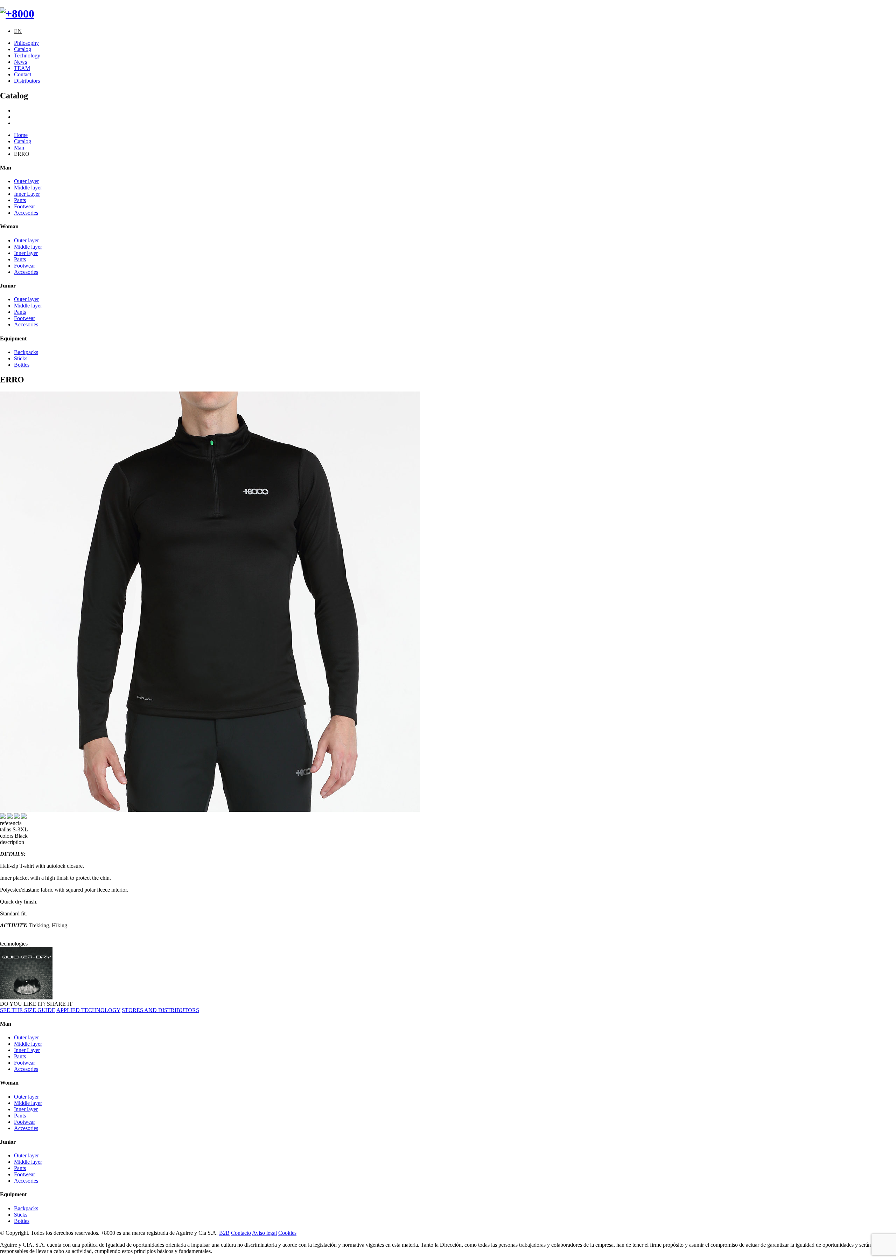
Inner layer (26, 253)
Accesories (26, 213)
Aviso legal (264, 1233)
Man (19, 148)
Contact (22, 74)
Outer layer (26, 181)
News (20, 62)
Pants (20, 200)
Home (21, 135)
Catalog (22, 49)
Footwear (24, 206)
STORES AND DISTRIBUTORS (160, 1010)
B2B (224, 1233)
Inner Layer (27, 194)
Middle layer (28, 188)
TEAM (22, 68)
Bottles (21, 365)
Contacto (241, 1233)
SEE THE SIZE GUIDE (27, 1010)
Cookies (287, 1233)
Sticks (20, 358)
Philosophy (26, 43)
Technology (27, 55)
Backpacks (26, 352)
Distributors (27, 81)
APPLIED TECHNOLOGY (88, 1010)
